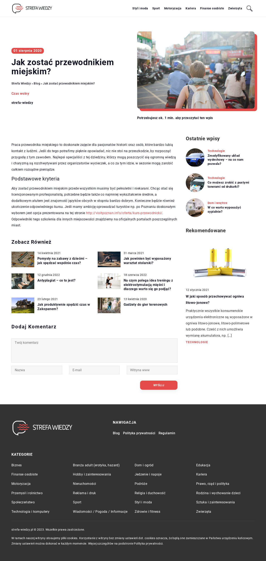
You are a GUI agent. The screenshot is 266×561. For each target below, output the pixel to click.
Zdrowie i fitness (147, 512)
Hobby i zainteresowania (92, 474)
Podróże (141, 484)
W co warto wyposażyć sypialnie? (224, 209)
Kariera (191, 8)
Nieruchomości (84, 484)
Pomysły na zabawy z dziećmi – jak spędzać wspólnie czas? (62, 261)
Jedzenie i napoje (148, 474)
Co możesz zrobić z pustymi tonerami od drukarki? (228, 185)
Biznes (16, 465)
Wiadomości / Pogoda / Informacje (100, 512)
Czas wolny (20, 94)
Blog (116, 433)
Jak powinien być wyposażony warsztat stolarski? (147, 261)
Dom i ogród (144, 465)
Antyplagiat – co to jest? (56, 280)
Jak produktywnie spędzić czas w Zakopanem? (63, 307)
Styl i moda (140, 8)
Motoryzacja (172, 8)
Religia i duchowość (150, 493)
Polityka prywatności (139, 433)
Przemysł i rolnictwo (27, 493)
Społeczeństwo (23, 502)
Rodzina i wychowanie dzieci (218, 493)
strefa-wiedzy (22, 103)
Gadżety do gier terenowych (145, 305)
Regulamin (167, 433)
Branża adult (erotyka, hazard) (96, 465)
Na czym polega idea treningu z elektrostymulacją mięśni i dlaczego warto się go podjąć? (148, 284)
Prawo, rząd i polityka (212, 484)
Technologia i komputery (30, 512)
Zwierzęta (235, 8)
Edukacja (203, 465)
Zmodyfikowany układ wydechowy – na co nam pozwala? (225, 160)
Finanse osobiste (212, 8)
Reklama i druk (84, 493)
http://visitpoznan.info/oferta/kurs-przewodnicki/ (124, 213)
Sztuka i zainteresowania (215, 502)
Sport (156, 8)
